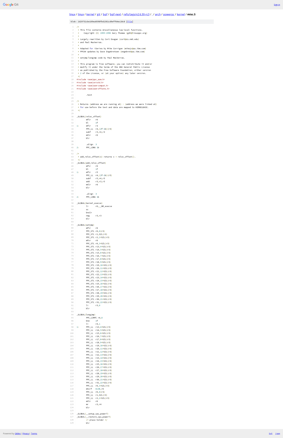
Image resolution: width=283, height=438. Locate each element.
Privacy (25, 433)
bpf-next (115, 14)
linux (72, 14)
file (129, 21)
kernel (90, 14)
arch (158, 14)
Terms (34, 433)
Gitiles (18, 433)
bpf (105, 14)
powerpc (168, 14)
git (98, 14)
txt (270, 433)
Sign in (277, 4)
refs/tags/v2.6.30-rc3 (136, 14)
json (277, 433)
